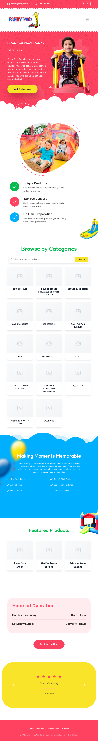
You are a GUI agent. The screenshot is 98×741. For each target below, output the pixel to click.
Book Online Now (49, 644)
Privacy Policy (53, 729)
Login (85, 4)
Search (82, 259)
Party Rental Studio (70, 735)
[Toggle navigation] (87, 19)
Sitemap (65, 729)
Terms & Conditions (36, 729)
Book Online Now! (22, 89)
